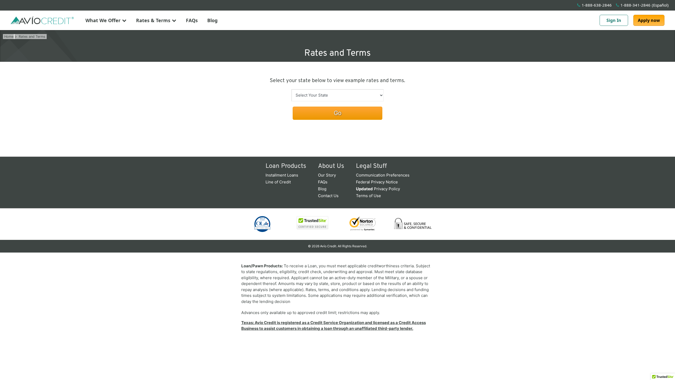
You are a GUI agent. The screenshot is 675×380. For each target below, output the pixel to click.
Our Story (327, 175)
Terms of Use (368, 195)
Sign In (613, 20)
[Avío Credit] (42, 20)
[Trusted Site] (312, 222)
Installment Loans (282, 175)
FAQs (192, 20)
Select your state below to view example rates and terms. (337, 81)
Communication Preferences (382, 175)
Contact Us (328, 195)
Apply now (649, 20)
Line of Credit (278, 181)
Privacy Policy (378, 188)
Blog (212, 20)
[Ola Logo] (262, 224)
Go (337, 113)
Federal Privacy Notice (377, 181)
